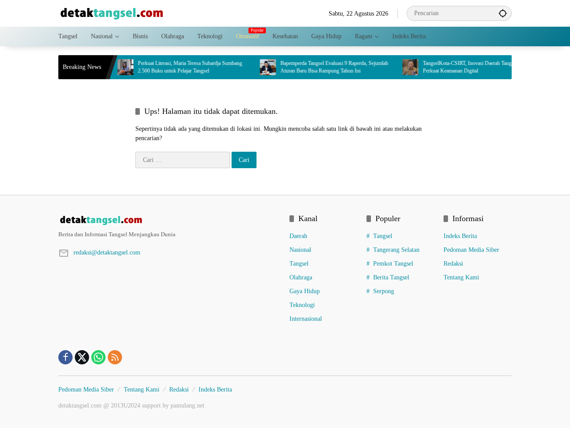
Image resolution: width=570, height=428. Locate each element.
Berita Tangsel (391, 277)
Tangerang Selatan (396, 249)
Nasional (300, 249)
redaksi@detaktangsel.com (106, 252)
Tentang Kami (461, 277)
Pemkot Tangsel (393, 263)
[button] (503, 13)
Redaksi (453, 263)
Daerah (298, 236)
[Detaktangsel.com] (111, 12)
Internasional (305, 318)
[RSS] (115, 357)
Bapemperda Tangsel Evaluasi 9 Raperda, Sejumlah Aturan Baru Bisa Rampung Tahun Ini (327, 67)
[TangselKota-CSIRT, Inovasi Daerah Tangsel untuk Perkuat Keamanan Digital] (403, 67)
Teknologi (302, 305)
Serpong (383, 291)
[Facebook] (65, 357)
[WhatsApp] (98, 357)
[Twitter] (82, 357)
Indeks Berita (460, 236)
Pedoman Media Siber (471, 249)
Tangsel (299, 263)
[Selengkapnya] (169, 220)
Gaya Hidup (304, 291)
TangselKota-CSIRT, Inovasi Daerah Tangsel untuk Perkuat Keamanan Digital (470, 67)
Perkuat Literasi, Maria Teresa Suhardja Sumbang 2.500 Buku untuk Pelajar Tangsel (183, 67)
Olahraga (300, 277)
